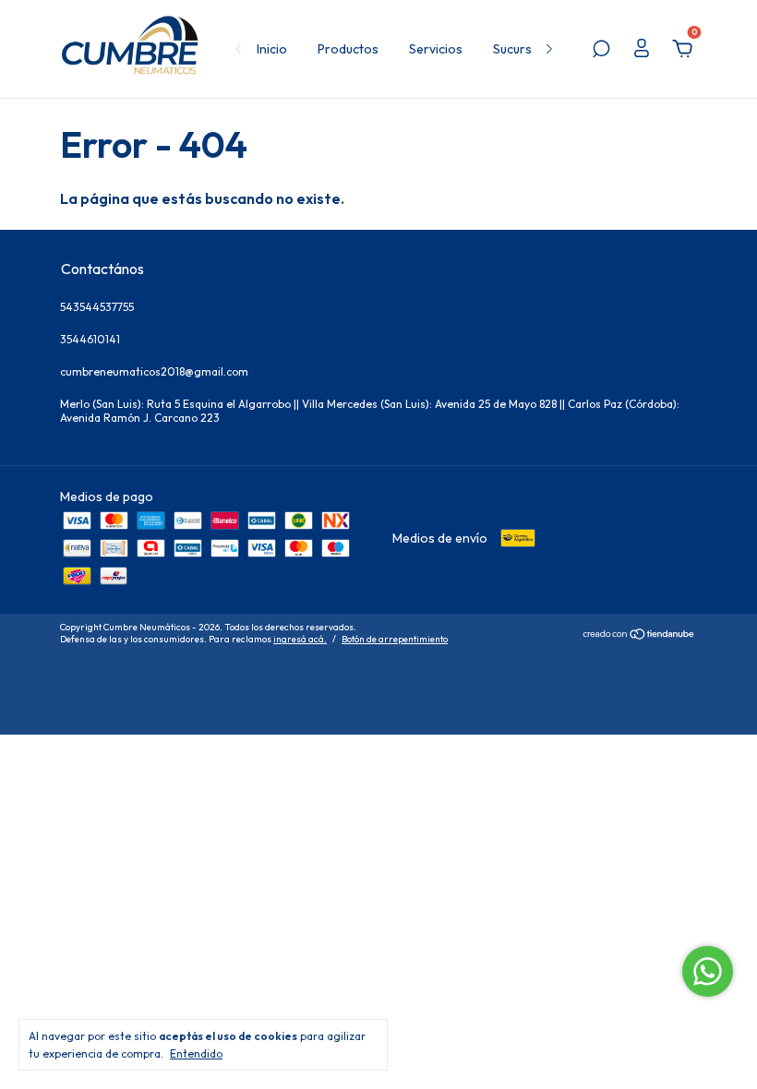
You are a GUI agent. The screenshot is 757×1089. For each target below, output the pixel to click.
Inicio (272, 49)
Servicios (436, 49)
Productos (348, 49)
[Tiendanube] (639, 635)
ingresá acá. (300, 639)
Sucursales (524, 49)
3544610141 (90, 339)
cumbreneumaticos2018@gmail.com (154, 371)
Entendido (196, 1053)
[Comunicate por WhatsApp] (707, 971)
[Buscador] (601, 51)
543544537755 (97, 307)
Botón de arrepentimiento (395, 639)
